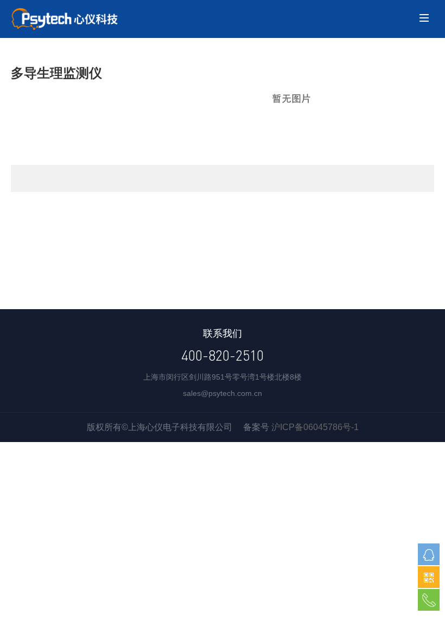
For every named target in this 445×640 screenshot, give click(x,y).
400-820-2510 (222, 355)
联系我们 (222, 333)
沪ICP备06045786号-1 (315, 427)
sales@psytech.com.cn (222, 393)
